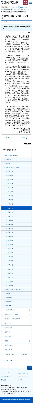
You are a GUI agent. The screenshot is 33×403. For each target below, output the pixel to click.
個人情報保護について (7, 376)
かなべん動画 (8, 360)
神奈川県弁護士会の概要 (11, 155)
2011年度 (10, 232)
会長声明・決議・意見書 (12, 167)
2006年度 (10, 253)
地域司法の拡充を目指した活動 (14, 289)
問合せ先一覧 (8, 349)
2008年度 (10, 244)
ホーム (11, 7)
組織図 (8, 293)
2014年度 (10, 220)
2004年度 (10, 261)
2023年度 (10, 183)
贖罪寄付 (7, 332)
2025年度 (10, 175)
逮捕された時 (8, 327)
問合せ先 (3, 380)
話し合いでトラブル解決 (11, 314)
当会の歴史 (9, 305)
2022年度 (10, 187)
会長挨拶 (8, 159)
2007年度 (10, 248)
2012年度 (10, 228)
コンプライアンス (9, 310)
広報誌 (7, 341)
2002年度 (10, 269)
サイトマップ (5, 373)
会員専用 (25, 2)
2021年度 (10, 192)
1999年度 (10, 281)
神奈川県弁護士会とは (20, 7)
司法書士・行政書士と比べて (12, 318)
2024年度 (10, 179)
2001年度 (10, 273)
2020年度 (10, 196)
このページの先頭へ (29, 367)
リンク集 (19, 380)
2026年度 (10, 171)
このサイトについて (22, 373)
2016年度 (10, 212)
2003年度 (10, 265)
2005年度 (10, 257)
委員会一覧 (9, 297)
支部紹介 (8, 163)
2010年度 (10, 236)
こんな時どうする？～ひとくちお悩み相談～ (16, 355)
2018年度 (10, 204)
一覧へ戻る (5, 21)
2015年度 (10, 216)
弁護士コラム (8, 336)
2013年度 (10, 224)
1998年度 (10, 285)
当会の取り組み (10, 301)
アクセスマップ (9, 345)
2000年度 (10, 277)
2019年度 (10, 200)
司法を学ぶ (8, 323)
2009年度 (10, 240)
